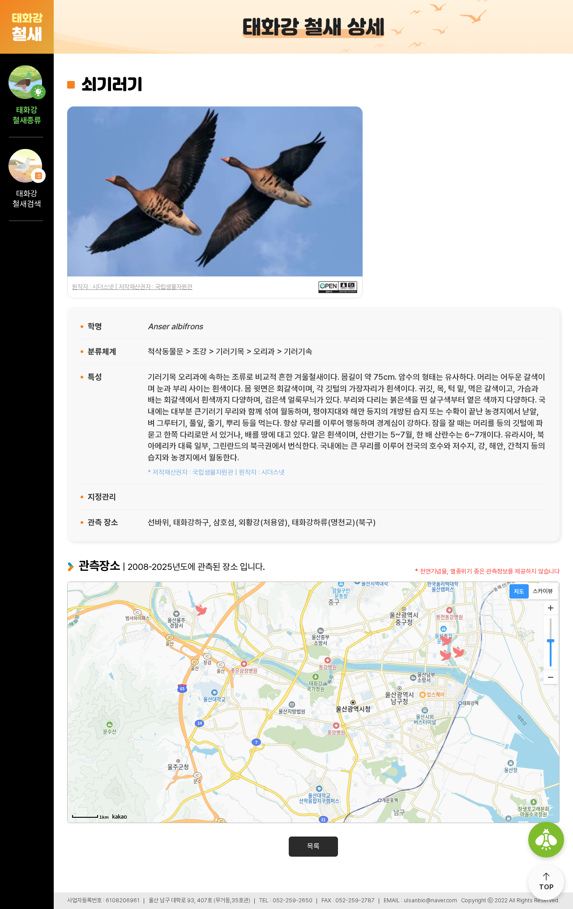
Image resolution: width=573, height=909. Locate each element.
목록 (313, 846)
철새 (27, 27)
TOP (546, 887)
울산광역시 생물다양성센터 (546, 840)
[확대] (550, 608)
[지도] (519, 591)
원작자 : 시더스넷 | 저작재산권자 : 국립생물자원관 (132, 286)
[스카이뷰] (543, 591)
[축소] (550, 677)
